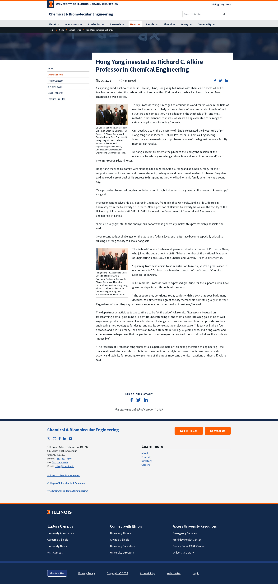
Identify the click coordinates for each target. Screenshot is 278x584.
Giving (215, 4)
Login (196, 573)
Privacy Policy (86, 573)
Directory (146, 460)
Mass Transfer (55, 92)
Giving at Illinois (119, 539)
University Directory (122, 552)
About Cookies (57, 573)
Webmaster (174, 573)
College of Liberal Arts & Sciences (66, 483)
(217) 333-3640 (64, 458)
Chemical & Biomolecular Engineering (83, 430)
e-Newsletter (54, 86)
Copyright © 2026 (117, 573)
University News (57, 546)
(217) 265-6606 (60, 462)
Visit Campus (55, 552)
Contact (145, 457)
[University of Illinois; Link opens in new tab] (59, 512)
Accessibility (147, 573)
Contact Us (217, 431)
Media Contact (55, 80)
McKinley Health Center (187, 539)
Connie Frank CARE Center (188, 546)
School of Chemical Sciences (63, 475)
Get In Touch (189, 431)
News (50, 68)
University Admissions (60, 533)
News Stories (55, 74)
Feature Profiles (56, 98)
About (144, 453)
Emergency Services (185, 533)
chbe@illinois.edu (64, 466)
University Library (183, 552)
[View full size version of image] (112, 114)
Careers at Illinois (57, 539)
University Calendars (122, 546)
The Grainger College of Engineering (67, 490)
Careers (145, 464)
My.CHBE (226, 4)
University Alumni (120, 533)
